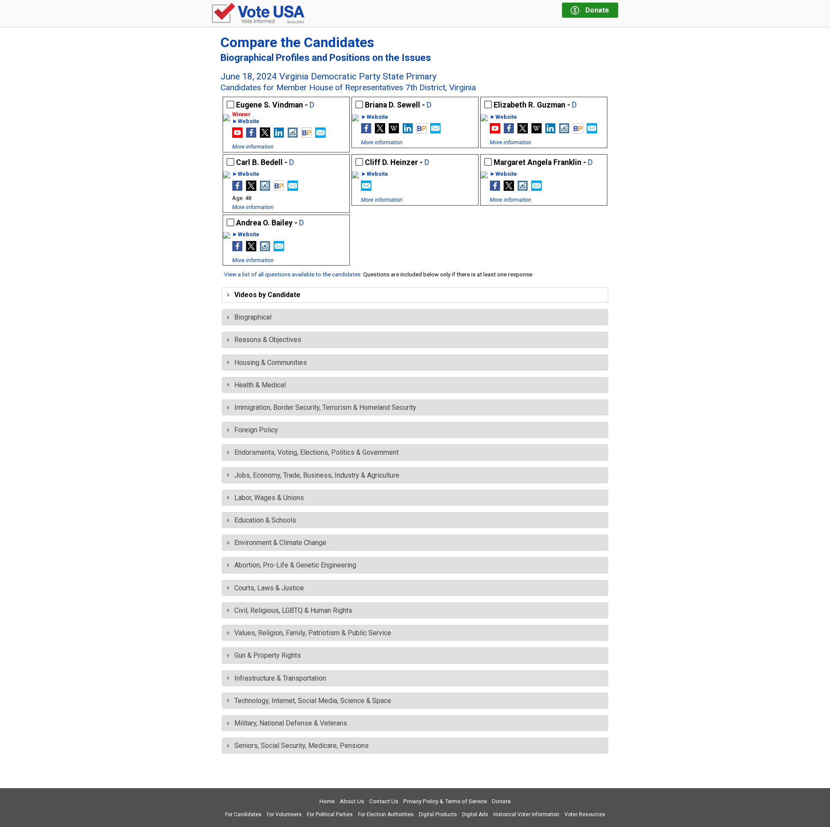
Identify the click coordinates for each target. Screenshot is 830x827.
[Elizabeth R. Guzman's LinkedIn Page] (550, 131)
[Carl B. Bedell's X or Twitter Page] (251, 188)
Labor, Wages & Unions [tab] (269, 498)
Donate (501, 801)
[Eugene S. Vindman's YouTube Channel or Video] (237, 135)
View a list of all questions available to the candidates (292, 274)
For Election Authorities (386, 814)
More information (253, 146)
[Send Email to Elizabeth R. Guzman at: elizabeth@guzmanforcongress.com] (592, 131)
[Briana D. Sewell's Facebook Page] (366, 131)
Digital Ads (475, 814)
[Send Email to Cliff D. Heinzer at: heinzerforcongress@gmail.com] (366, 188)
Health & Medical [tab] (260, 385)
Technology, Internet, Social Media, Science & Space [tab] (312, 701)
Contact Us (383, 801)
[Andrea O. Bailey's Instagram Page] (265, 249)
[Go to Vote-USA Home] (258, 14)
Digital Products (438, 814)
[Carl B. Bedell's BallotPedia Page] (279, 188)
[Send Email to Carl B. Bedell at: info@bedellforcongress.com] (292, 188)
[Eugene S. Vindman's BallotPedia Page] (306, 135)
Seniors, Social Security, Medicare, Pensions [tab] (301, 745)
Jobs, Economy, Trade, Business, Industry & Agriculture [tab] (316, 475)
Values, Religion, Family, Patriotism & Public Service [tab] (312, 633)
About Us (352, 801)
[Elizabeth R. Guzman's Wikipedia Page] (536, 131)
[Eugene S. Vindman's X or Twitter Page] (265, 135)
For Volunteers (284, 814)
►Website (245, 121)
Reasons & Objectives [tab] (267, 340)
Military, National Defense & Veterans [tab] (290, 723)
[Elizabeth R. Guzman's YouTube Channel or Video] (495, 131)
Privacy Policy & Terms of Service (445, 801)
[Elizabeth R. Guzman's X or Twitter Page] (522, 131)
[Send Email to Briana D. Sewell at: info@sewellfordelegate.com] (435, 131)
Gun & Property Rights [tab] (267, 655)
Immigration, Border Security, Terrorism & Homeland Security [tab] (325, 407)
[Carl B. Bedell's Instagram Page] (265, 188)
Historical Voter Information (526, 814)
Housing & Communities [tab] (270, 362)
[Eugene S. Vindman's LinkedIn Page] (279, 135)
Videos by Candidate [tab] (267, 295)
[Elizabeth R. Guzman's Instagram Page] (564, 131)
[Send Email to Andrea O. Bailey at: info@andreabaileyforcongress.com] (279, 249)
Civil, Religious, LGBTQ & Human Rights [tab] (293, 610)
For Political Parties (330, 814)
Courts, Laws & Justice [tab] (269, 588)
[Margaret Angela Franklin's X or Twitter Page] (509, 188)
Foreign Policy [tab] (256, 430)
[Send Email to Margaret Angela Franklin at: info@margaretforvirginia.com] (536, 188)
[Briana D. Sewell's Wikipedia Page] (394, 131)
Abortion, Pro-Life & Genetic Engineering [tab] (295, 565)
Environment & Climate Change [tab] (280, 543)
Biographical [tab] (252, 317)
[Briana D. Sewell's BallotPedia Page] (421, 131)
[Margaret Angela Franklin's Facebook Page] (495, 188)
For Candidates (243, 814)
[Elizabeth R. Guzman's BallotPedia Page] (578, 131)
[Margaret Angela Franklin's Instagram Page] (522, 188)
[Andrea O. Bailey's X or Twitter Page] (251, 249)
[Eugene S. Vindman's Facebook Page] (251, 135)
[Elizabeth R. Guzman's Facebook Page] (509, 131)
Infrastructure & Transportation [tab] (280, 678)
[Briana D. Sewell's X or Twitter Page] (380, 131)
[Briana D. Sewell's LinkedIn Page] (407, 131)
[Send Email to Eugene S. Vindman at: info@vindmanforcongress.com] (320, 135)
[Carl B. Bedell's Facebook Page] (237, 188)
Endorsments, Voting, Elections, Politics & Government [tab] (316, 452)
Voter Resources (585, 814)
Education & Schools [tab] (265, 520)
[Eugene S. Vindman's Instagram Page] (292, 135)
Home (327, 801)
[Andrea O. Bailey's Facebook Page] (237, 249)
